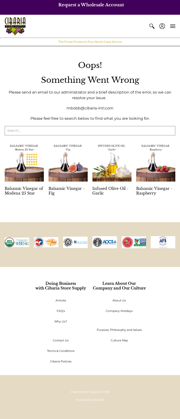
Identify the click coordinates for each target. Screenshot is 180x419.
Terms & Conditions (61, 351)
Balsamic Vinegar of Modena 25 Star (24, 190)
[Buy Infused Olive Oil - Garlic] (111, 161)
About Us (119, 300)
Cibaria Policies (60, 361)
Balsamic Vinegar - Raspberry (154, 190)
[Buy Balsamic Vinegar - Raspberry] (155, 161)
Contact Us (61, 340)
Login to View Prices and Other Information (24, 200)
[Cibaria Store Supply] (15, 26)
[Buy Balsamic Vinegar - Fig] (68, 161)
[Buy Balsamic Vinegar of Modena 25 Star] (24, 161)
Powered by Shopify (90, 399)
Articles (61, 300)
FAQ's (61, 311)
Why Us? (60, 321)
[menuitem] (152, 26)
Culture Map (119, 340)
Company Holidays (119, 311)
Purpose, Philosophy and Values (119, 330)
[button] (152, 26)
